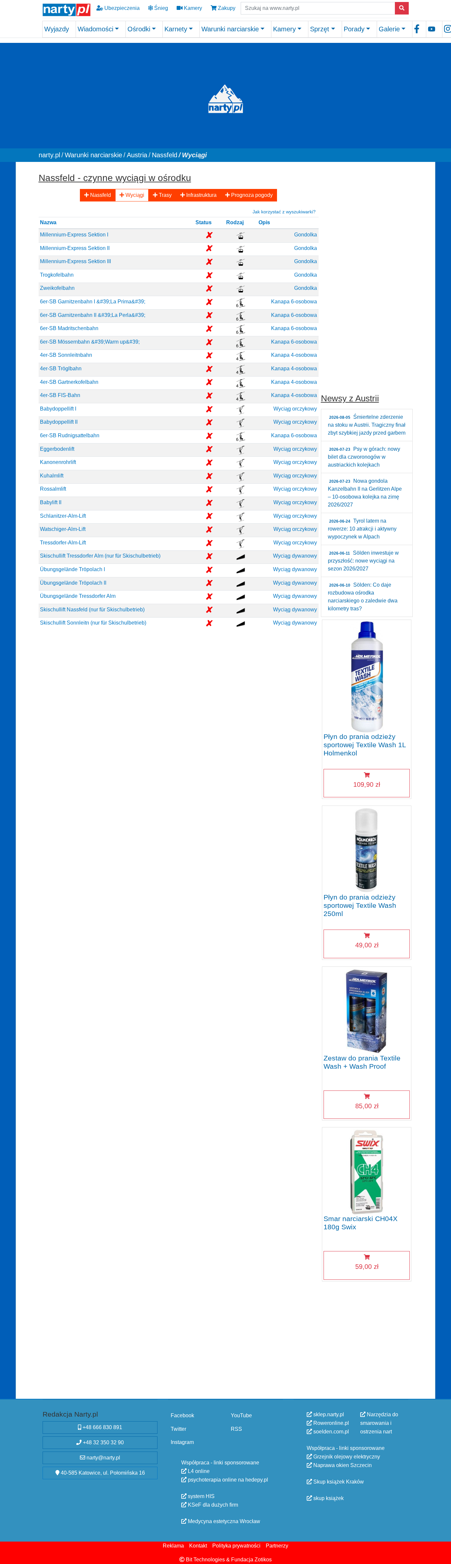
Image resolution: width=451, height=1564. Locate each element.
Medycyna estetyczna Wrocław (223, 1521)
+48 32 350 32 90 (103, 1442)
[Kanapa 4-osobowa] (241, 355)
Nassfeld (100, 195)
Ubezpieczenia (121, 8)
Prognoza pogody (251, 195)
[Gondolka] (241, 235)
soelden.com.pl (330, 1431)
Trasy (164, 195)
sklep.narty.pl (328, 1414)
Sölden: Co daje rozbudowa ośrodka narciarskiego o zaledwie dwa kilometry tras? (363, 596)
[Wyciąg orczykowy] (241, 409)
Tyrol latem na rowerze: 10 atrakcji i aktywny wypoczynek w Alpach (362, 528)
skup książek (328, 1498)
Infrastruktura (201, 195)
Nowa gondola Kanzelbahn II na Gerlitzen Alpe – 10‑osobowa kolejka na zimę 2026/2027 (365, 492)
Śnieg (160, 8)
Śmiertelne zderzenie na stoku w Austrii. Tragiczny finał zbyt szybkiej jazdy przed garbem (366, 425)
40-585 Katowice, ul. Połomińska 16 (102, 1473)
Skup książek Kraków (338, 1482)
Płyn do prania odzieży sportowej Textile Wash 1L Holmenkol (365, 744)
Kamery (192, 8)
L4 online (198, 1471)
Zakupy (226, 8)
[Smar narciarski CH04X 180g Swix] (367, 1171)
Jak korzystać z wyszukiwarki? (284, 211)
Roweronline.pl (330, 1423)
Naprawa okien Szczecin (342, 1465)
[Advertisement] (367, 269)
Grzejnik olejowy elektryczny (346, 1456)
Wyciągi (134, 195)
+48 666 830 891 (101, 1427)
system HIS (201, 1496)
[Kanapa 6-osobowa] (241, 302)
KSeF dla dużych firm (212, 1505)
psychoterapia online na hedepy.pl (227, 1480)
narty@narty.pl (102, 1457)
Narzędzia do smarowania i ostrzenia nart (379, 1423)
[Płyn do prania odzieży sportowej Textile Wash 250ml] (367, 849)
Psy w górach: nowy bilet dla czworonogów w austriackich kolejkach (364, 457)
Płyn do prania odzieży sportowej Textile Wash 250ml (360, 905)
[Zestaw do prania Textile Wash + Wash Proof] (367, 1010)
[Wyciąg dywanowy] (241, 556)
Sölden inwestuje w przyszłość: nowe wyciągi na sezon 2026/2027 (363, 560)
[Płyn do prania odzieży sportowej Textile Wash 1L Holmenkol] (367, 676)
